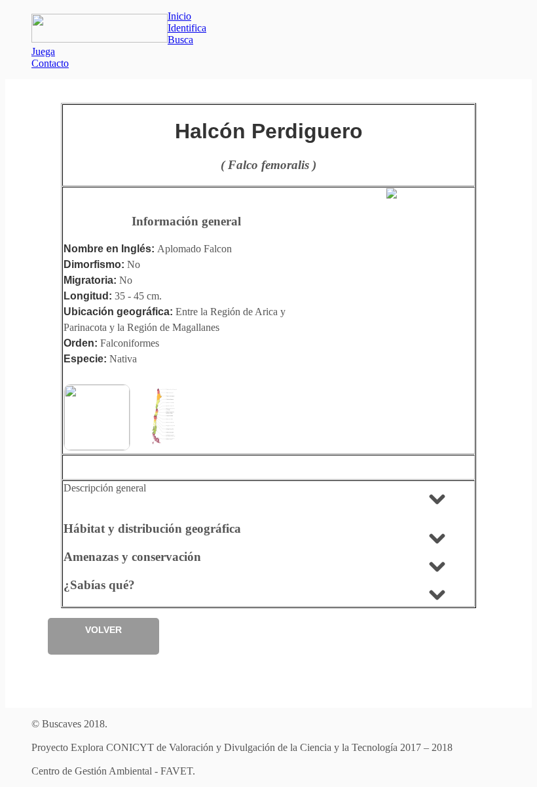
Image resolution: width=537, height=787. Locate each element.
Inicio (179, 16)
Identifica (187, 27)
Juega (43, 51)
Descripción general (105, 487)
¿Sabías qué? (99, 585)
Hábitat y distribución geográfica (152, 528)
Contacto (50, 63)
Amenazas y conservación (132, 557)
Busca (180, 39)
